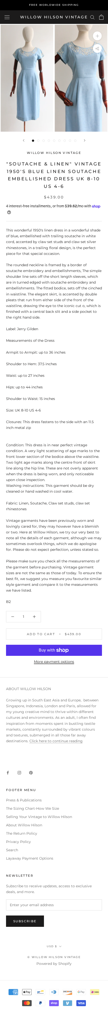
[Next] (84, 140)
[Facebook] (8, 772)
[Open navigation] (7, 17)
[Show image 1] (33, 141)
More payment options (54, 661)
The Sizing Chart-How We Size (32, 808)
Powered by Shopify (54, 963)
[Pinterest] (31, 772)
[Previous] (23, 140)
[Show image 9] (75, 141)
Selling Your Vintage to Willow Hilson (39, 817)
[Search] (92, 17)
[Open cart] (101, 17)
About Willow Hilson (24, 825)
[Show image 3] (43, 141)
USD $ (52, 946)
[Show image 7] (65, 141)
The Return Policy (21, 833)
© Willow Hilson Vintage (54, 957)
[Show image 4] (49, 141)
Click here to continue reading (56, 741)
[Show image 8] (70, 141)
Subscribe (25, 921)
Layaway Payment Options (29, 858)
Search (12, 850)
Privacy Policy (18, 841)
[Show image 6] (59, 141)
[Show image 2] (38, 141)
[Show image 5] (54, 141)
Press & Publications (24, 800)
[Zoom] (97, 35)
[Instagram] (19, 772)
